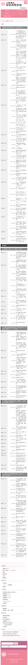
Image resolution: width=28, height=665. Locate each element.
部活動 (4, 586)
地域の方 (20, 13)
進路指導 (5, 608)
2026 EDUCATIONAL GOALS (10, 633)
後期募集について (7, 595)
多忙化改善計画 (6, 619)
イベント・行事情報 (7, 585)
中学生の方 (7, 10)
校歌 (4, 572)
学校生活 (3, 580)
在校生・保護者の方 (21, 10)
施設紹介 (5, 577)
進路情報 (3, 605)
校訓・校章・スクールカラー (9, 570)
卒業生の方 (7, 13)
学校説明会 (5, 599)
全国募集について (7, 597)
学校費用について (7, 621)
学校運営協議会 (6, 615)
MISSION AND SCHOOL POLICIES (11, 635)
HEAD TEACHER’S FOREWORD (10, 631)
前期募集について (7, 593)
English (3, 629)
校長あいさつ (6, 568)
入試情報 (3, 589)
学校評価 (5, 617)
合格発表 (5, 603)
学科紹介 (5, 583)
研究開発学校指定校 (7, 16)
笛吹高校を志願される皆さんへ (10, 592)
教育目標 (5, 574)
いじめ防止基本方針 (7, 624)
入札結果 (5, 626)
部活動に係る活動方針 (8, 622)
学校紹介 (3, 565)
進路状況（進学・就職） (8, 610)
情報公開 (3, 612)
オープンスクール (7, 601)
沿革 (4, 575)
